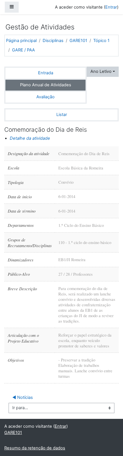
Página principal (21, 40)
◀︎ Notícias (22, 397)
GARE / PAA (23, 50)
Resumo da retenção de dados (34, 448)
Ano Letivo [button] (101, 71)
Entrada (45, 72)
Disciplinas (53, 40)
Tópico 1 (101, 40)
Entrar (111, 7)
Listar (61, 114)
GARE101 (78, 40)
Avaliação (45, 96)
